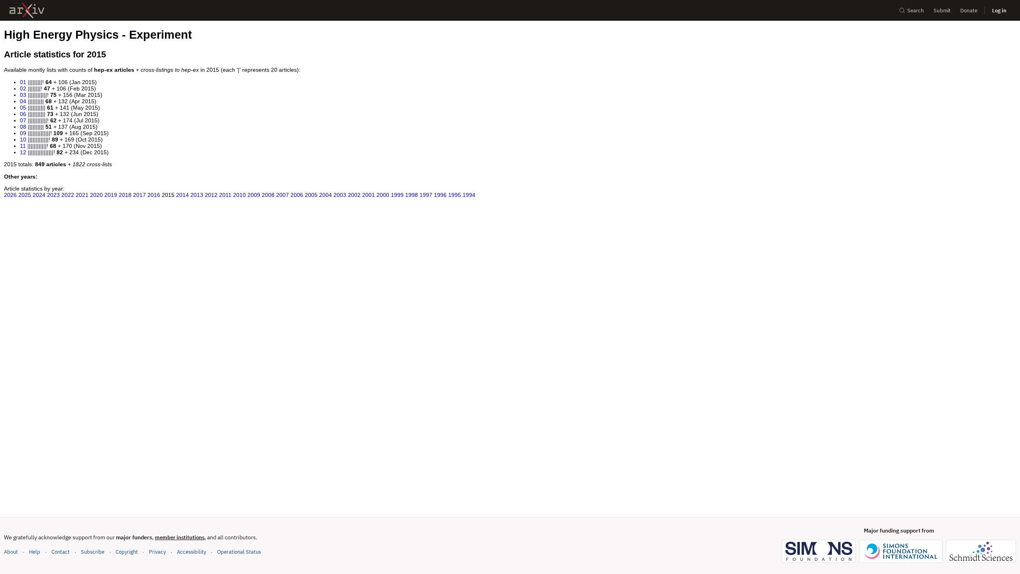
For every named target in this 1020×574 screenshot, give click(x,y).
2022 (67, 195)
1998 (411, 195)
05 (23, 107)
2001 (368, 195)
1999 (397, 195)
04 (23, 101)
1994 (469, 195)
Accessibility (191, 551)
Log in (999, 10)
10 (23, 139)
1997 (426, 195)
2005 (311, 195)
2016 (153, 195)
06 (23, 114)
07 (23, 120)
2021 (82, 195)
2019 (110, 195)
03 (23, 95)
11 (23, 146)
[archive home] (27, 10)
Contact (60, 551)
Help (34, 551)
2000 (383, 195)
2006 (296, 195)
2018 (125, 195)
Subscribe (92, 551)
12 (23, 152)
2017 (139, 195)
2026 (10, 195)
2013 (196, 195)
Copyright (127, 551)
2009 (253, 195)
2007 (282, 195)
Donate (968, 10)
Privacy (157, 551)
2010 (239, 195)
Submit (942, 10)
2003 (339, 195)
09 (23, 133)
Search (915, 10)
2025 (24, 195)
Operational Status (239, 551)
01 (23, 82)
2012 (211, 195)
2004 (325, 195)
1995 (454, 195)
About (11, 551)
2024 (39, 195)
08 (23, 127)
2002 (354, 195)
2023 (53, 195)
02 (23, 88)
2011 (225, 195)
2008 (268, 195)
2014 (182, 195)
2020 (96, 195)
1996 (440, 195)
